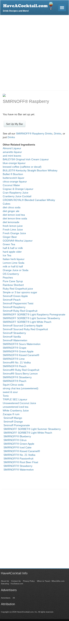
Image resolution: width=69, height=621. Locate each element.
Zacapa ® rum (11, 414)
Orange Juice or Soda (15, 270)
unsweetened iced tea (15, 406)
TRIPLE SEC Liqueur (15, 399)
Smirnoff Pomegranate (16, 425)
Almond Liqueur (12, 148)
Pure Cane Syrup (13, 281)
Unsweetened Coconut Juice (19, 403)
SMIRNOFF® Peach (14, 366)
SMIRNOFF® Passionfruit (18, 458)
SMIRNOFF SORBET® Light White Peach (27, 321)
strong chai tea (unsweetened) (20, 388)
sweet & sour (10, 392)
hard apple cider (12, 251)
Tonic (6, 395)
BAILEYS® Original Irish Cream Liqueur (26, 159)
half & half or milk (13, 248)
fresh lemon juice (13, 225)
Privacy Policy (29, 581)
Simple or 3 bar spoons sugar (20, 292)
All (14, 598)
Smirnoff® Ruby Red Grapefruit (21, 369)
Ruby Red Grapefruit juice (18, 288)
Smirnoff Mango (12, 417)
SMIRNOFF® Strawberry (17, 377)
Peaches (8, 277)
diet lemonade (11, 222)
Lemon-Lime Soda (13, 262)
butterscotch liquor (13, 177)
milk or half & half (13, 266)
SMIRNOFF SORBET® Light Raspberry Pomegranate (34, 314)
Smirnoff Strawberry (14, 332)
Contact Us (16, 581)
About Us (5, 581)
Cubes (6, 203)
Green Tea (9, 244)
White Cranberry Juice (16, 410)
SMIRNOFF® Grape (14, 347)
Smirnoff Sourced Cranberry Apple (23, 325)
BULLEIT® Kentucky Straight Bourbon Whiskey (30, 170)
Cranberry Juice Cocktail (17, 196)
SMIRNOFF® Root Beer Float (20, 462)
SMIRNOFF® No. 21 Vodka (19, 454)
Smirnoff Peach (12, 299)
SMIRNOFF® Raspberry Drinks (34, 133)
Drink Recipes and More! (16, 10)
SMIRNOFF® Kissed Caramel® (21, 355)
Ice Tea (7, 255)
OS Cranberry (11, 273)
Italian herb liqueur (13, 259)
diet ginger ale (11, 211)
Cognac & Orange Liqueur (18, 188)
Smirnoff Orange (13, 421)
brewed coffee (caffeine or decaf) (22, 166)
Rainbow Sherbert (13, 284)
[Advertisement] (34, 51)
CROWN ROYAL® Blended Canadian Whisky (29, 200)
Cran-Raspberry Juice (15, 192)
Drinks (57, 133)
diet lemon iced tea (14, 214)
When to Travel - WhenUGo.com (50, 581)
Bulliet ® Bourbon (13, 174)
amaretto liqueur (12, 151)
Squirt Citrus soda (13, 384)
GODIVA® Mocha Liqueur (18, 240)
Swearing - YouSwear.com (12, 584)
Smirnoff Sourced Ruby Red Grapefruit (25, 329)
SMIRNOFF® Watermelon (18, 469)
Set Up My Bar (14, 123)
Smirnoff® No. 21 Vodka (17, 362)
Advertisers (5, 598)
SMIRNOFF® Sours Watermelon (21, 344)
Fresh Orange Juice (14, 233)
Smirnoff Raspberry (14, 307)
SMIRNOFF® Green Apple (18, 351)
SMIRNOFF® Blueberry (17, 436)
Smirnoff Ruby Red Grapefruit (20, 310)
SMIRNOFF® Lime (14, 358)
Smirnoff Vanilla (12, 336)
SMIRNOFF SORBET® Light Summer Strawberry (31, 318)
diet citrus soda (11, 207)
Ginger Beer (10, 236)
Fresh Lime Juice (13, 229)
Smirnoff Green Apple (15, 296)
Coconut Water (11, 185)
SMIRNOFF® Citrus (14, 440)
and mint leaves (12, 155)
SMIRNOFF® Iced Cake (17, 447)
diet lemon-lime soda (15, 218)
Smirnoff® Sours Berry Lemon (20, 373)
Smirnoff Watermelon (15, 340)
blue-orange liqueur (14, 163)
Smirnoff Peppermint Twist (18, 303)
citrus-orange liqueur (15, 181)
